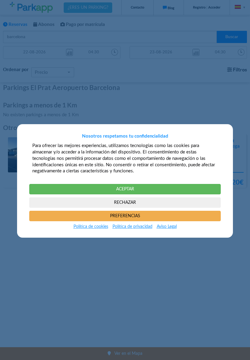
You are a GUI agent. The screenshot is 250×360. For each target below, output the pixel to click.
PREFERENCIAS (125, 216)
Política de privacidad (132, 227)
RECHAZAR (125, 202)
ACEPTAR (125, 189)
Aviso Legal (167, 227)
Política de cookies (90, 227)
